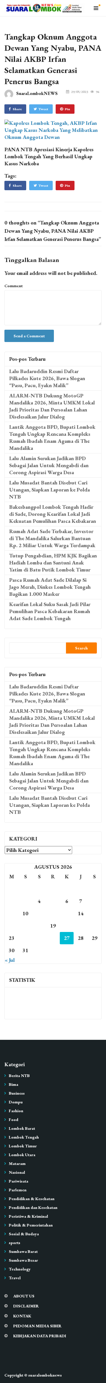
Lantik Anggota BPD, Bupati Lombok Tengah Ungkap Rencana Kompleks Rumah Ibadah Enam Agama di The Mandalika (52, 437)
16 (11, 925)
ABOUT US (23, 1296)
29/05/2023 (79, 91)
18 (39, 925)
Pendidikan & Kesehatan (31, 1198)
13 (67, 913)
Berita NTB (19, 1075)
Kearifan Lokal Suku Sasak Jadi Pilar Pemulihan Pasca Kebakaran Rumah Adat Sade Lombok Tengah (49, 611)
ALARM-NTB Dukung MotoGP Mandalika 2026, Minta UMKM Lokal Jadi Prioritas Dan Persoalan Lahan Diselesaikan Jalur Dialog (52, 406)
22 (94, 925)
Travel (15, 1277)
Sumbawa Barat (23, 1251)
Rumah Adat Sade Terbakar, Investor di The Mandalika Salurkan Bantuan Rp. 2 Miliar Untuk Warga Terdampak (52, 538)
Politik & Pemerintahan (31, 1225)
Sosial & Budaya (24, 1233)
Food (13, 1119)
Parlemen (17, 1190)
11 (39, 913)
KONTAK (22, 1316)
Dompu (16, 1102)
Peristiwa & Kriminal (28, 1216)
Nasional (17, 1172)
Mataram (17, 1163)
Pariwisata (18, 1181)
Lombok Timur (23, 1146)
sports (14, 1242)
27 (67, 938)
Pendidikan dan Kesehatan (33, 1207)
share (17, 109)
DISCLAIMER (26, 1306)
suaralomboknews (45, 1375)
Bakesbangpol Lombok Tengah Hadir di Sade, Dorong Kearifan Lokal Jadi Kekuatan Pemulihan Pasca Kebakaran (52, 513)
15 (94, 913)
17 (25, 925)
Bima (13, 1084)
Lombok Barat (22, 1128)
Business (17, 1093)
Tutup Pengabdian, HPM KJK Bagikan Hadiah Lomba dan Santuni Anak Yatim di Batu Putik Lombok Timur (53, 562)
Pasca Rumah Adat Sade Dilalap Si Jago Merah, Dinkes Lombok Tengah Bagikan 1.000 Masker (50, 586)
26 (53, 938)
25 (39, 938)
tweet (43, 109)
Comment (13, 285)
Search (81, 648)
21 (81, 925)
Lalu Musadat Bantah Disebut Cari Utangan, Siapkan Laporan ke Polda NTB (49, 489)
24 (25, 938)
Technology (20, 1269)
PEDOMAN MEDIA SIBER (37, 1325)
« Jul (10, 960)
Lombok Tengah (24, 1137)
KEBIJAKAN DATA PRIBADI (39, 1335)
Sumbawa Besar (23, 1260)
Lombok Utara (22, 1154)
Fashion (16, 1110)
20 (67, 925)
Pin (67, 109)
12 (53, 913)
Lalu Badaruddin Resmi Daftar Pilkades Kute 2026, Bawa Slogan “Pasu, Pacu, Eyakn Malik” (47, 378)
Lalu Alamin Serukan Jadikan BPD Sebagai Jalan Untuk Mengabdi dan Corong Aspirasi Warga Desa (49, 465)
